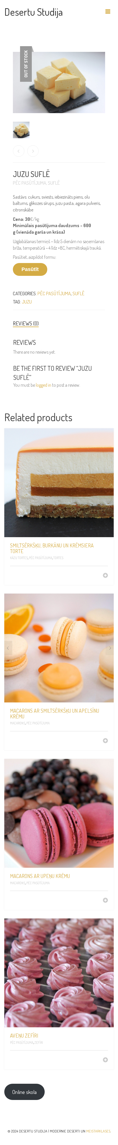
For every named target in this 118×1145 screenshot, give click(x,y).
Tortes (58, 558)
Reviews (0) (26, 323)
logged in (43, 385)
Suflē (54, 183)
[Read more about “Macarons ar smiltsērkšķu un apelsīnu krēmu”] (105, 741)
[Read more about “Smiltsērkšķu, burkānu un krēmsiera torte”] (105, 575)
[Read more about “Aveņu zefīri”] (105, 1060)
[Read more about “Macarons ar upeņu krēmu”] (105, 900)
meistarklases (98, 1131)
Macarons (17, 723)
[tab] (59, 323)
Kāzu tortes (19, 558)
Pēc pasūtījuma (29, 183)
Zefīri (38, 1042)
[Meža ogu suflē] (33, 151)
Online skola (24, 1091)
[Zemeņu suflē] (18, 151)
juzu (27, 302)
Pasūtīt (30, 269)
